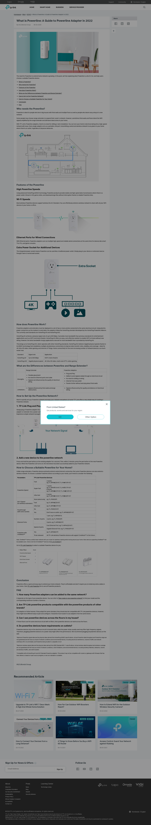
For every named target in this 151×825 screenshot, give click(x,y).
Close (107, 404)
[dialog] (75, 412)
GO (60, 417)
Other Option (90, 417)
